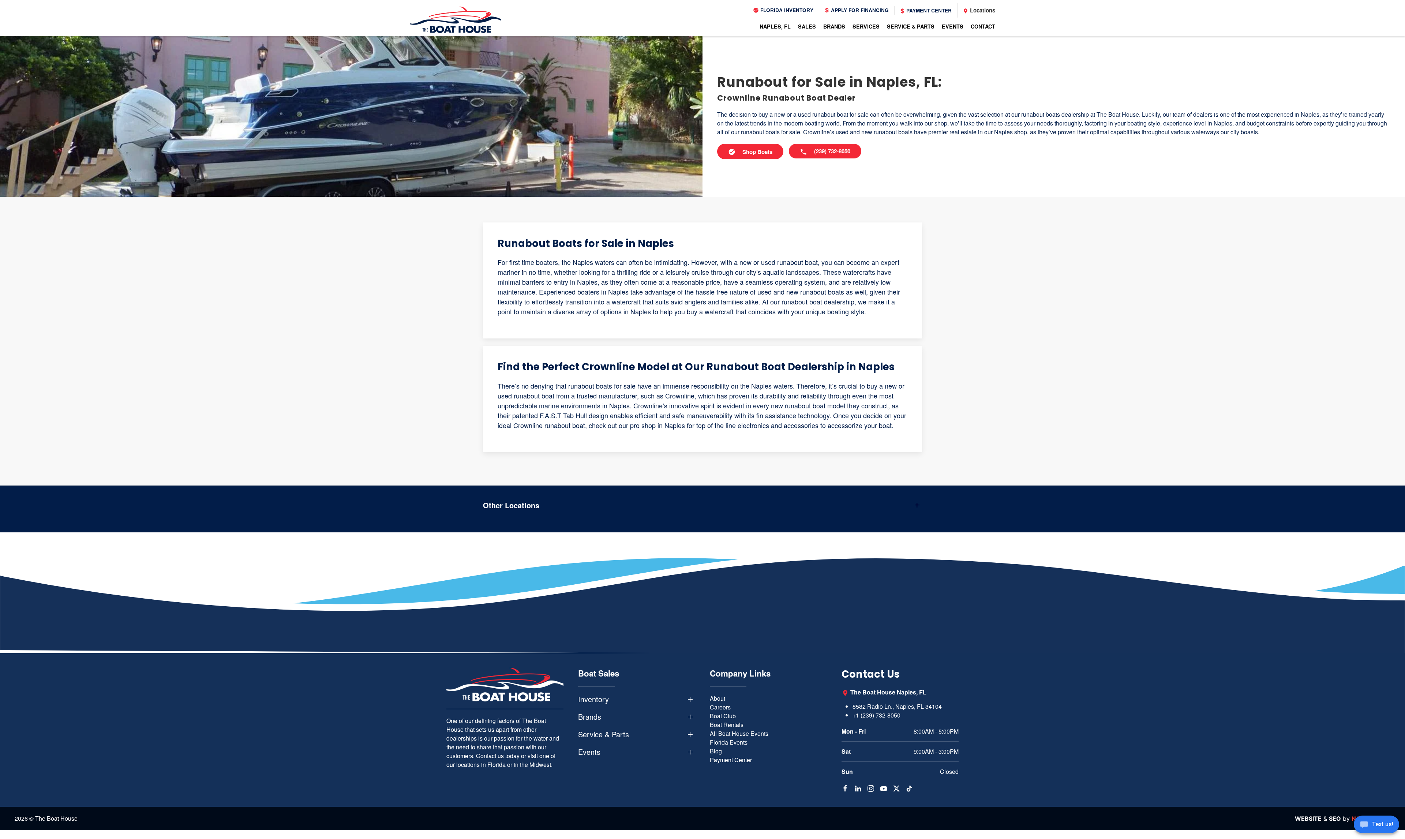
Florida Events (729, 742)
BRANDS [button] (834, 26)
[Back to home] (455, 20)
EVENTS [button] (952, 26)
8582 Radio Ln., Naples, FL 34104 (897, 706)
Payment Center (928, 10)
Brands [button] (589, 717)
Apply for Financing (859, 10)
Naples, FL (775, 26)
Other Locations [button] (511, 505)
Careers (720, 707)
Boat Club (723, 716)
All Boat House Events (739, 733)
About (717, 698)
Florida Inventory (786, 10)
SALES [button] (807, 26)
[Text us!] (1376, 825)
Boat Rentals (726, 724)
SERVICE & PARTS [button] (910, 26)
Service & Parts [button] (603, 734)
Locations (981, 10)
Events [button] (589, 752)
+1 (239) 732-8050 (876, 715)
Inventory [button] (593, 699)
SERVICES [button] (866, 26)
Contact (983, 26)
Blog (716, 751)
